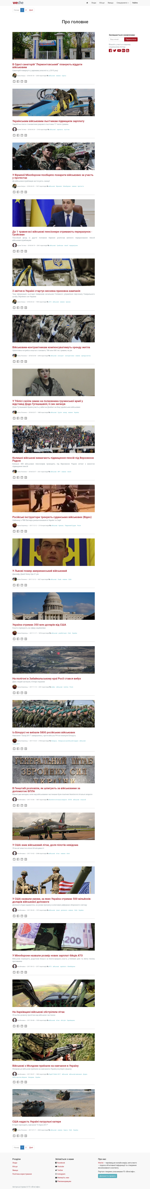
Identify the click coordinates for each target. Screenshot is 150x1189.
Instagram (61, 1174)
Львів (59, 579)
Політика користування (22, 1174)
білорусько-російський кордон (68, 741)
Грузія (60, 412)
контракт (61, 356)
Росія (79, 525)
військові (52, 76)
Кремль (61, 525)
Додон (85, 1074)
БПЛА (70, 800)
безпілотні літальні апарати (58, 800)
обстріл (63, 1020)
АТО (50, 302)
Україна (76, 412)
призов (68, 302)
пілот (68, 853)
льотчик (67, 129)
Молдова (31, 1077)
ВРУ (59, 472)
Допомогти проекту (107, 1176)
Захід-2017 (16, 744)
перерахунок (73, 245)
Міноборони (67, 186)
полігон (66, 687)
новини (58, 76)
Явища (15, 1170)
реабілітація (63, 633)
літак (58, 853)
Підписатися (131, 39)
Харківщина (71, 1020)
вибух (53, 687)
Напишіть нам (63, 1177)
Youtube (60, 1166)
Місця (14, 1166)
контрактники (69, 356)
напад (65, 412)
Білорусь (54, 741)
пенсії (66, 245)
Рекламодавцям (64, 1181)
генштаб (83, 800)
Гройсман (60, 245)
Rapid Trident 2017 (55, 1074)
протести (81, 186)
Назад (16, 10)
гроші (58, 910)
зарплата (60, 129)
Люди (14, 1163)
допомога (64, 910)
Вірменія (59, 186)
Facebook (61, 1163)
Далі (31, 10)
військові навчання (75, 1074)
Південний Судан (70, 525)
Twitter (60, 1170)
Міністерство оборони (19, 1077)
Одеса (64, 76)
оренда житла (85, 356)
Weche (100, 1163)
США (69, 579)
